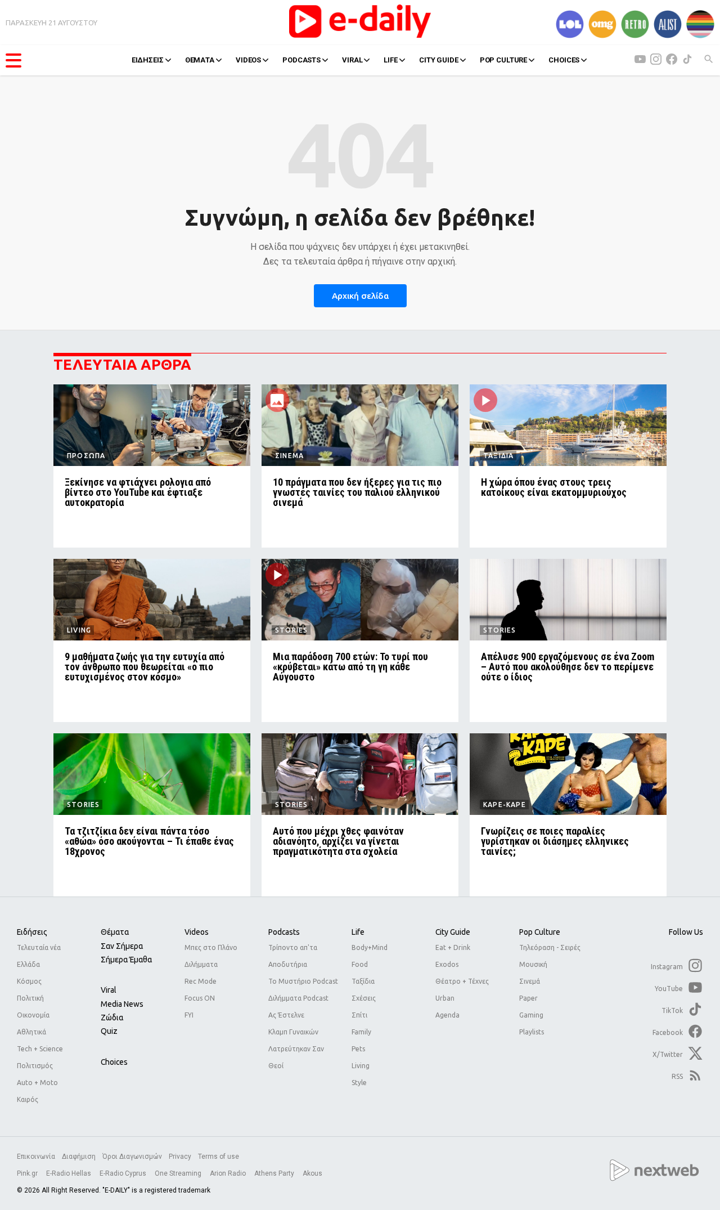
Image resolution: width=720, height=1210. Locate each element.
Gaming (531, 1015)
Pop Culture (539, 931)
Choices (114, 1061)
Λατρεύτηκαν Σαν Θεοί (296, 1057)
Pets (358, 1048)
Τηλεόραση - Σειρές (549, 947)
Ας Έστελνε (286, 1015)
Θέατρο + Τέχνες (462, 981)
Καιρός (27, 1099)
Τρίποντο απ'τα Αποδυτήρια (292, 956)
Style (359, 1082)
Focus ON (199, 998)
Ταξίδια (363, 981)
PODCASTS (301, 60)
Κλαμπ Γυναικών (293, 1032)
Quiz (109, 1031)
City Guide (452, 931)
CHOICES (563, 60)
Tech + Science (40, 1048)
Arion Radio (229, 1173)
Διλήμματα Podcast (298, 998)
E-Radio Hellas (69, 1173)
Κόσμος (29, 981)
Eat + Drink (452, 947)
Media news (122, 1004)
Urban (444, 998)
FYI (189, 1015)
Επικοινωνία (36, 1156)
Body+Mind (370, 947)
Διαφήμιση (79, 1156)
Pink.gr (28, 1173)
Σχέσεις (364, 998)
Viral (108, 989)
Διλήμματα (201, 964)
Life (358, 931)
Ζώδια (112, 1017)
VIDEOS (248, 60)
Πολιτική (30, 998)
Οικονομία (33, 1015)
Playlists (531, 1032)
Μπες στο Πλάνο (210, 947)
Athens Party (275, 1173)
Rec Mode (200, 981)
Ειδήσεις (32, 931)
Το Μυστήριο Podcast (303, 981)
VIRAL (352, 60)
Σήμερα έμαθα (126, 959)
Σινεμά (529, 981)
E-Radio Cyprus (124, 1173)
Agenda (447, 1015)
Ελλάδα (28, 964)
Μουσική (533, 964)
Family (361, 1032)
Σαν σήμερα (122, 946)
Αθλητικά (31, 1032)
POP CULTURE (504, 60)
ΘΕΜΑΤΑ (199, 60)
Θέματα (115, 931)
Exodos (446, 964)
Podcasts (284, 931)
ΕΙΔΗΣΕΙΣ (148, 60)
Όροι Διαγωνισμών (132, 1156)
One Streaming (179, 1173)
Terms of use (218, 1156)
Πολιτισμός (35, 1065)
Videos (196, 931)
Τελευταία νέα (39, 947)
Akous (312, 1173)
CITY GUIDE (438, 60)
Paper (528, 998)
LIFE (390, 60)
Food (360, 964)
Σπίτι (359, 1015)
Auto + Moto (37, 1082)
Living (361, 1065)
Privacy (180, 1156)
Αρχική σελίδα (360, 296)
